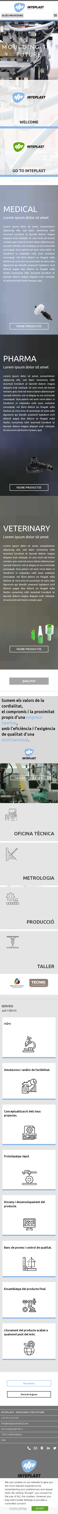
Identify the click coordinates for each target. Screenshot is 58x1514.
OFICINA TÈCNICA (34, 833)
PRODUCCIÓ (40, 922)
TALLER (45, 966)
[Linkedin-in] (48, 1448)
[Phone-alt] (29, 1448)
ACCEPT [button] (40, 1508)
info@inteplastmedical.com (14, 1423)
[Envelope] (35, 1448)
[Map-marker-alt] (42, 1448)
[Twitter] (55, 1448)
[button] (55, 15)
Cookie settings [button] (18, 1508)
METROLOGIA (38, 878)
